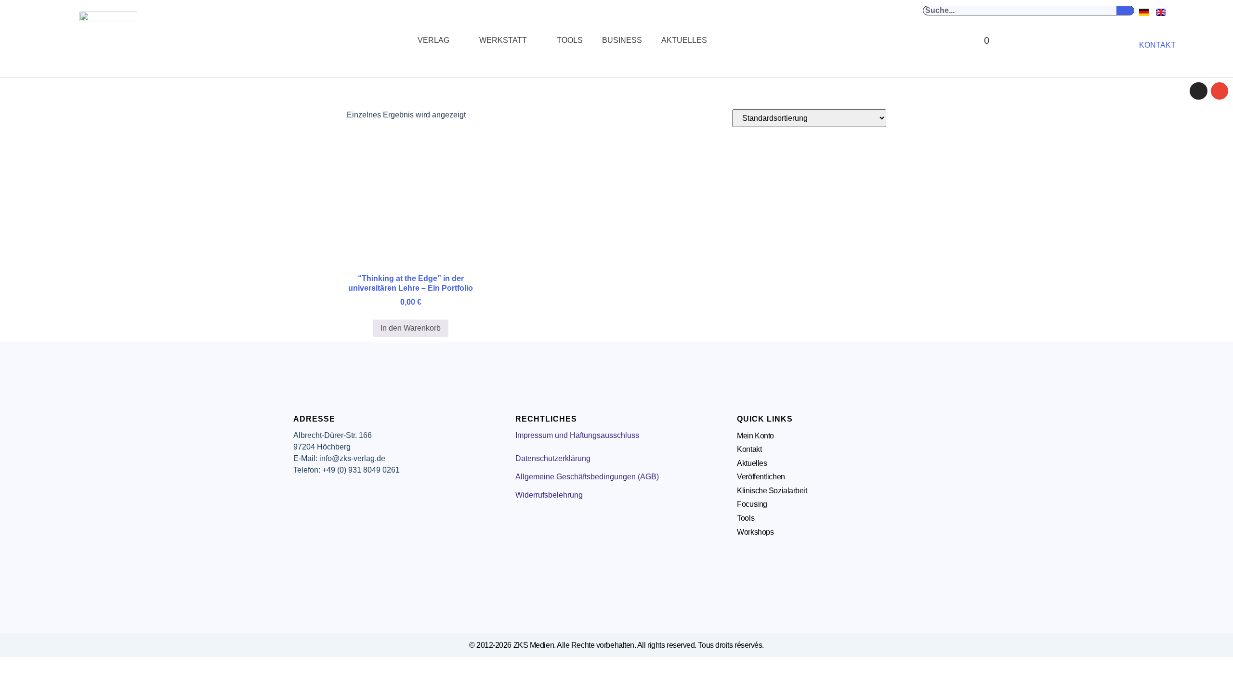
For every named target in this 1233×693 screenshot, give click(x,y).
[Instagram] (1198, 91)
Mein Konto (755, 436)
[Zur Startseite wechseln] (108, 40)
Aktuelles (684, 40)
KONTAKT (1157, 45)
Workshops (755, 532)
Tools (570, 40)
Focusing (752, 504)
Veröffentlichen (761, 477)
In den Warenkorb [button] (410, 328)
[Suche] (1125, 10)
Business (622, 40)
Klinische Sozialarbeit (772, 491)
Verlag (433, 40)
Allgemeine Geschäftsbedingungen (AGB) (587, 477)
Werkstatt (503, 40)
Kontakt (749, 449)
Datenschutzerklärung (552, 458)
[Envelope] (1219, 91)
